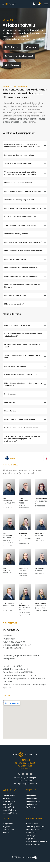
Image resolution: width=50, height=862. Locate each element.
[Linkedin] (23, 774)
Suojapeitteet (31, 804)
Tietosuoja (30, 835)
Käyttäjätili (30, 838)
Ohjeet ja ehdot (32, 823)
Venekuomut (31, 795)
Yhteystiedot (8, 823)
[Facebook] (19, 774)
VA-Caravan (30, 807)
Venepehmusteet (33, 801)
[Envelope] (31, 774)
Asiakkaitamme (8, 829)
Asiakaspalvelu (34, 818)
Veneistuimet (31, 798)
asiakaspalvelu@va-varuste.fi (25, 783)
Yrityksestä (7, 826)
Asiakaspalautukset (34, 829)
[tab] (23, 458)
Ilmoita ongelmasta (33, 844)
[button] (46, 4)
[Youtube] (27, 774)
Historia (6, 832)
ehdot (25, 121)
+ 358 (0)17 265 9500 (16, 641)
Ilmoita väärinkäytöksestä (36, 841)
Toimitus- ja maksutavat (35, 826)
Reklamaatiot (31, 832)
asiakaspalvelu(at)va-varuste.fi (17, 644)
